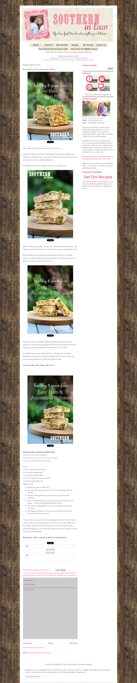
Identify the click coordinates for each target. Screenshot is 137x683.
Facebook (74, 52)
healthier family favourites (67, 573)
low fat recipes (49, 575)
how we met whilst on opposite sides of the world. (97, 157)
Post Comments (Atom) (37, 647)
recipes (74, 575)
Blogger (89, 664)
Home (50, 643)
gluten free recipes (48, 573)
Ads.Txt (28, 676)
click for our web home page (85, 60)
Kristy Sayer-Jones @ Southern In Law (40, 570)
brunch (40, 573)
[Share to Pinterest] (65, 570)
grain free (56, 573)
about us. (95, 156)
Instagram (80, 52)
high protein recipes (29, 575)
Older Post (73, 643)
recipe (70, 575)
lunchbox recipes (63, 575)
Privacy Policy (72, 664)
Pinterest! (89, 52)
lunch (55, 575)
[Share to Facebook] (63, 570)
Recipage (105, 181)
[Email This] (56, 570)
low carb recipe (39, 575)
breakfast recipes (32, 573)
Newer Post (27, 643)
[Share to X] (61, 570)
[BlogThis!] (58, 570)
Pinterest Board (97, 184)
